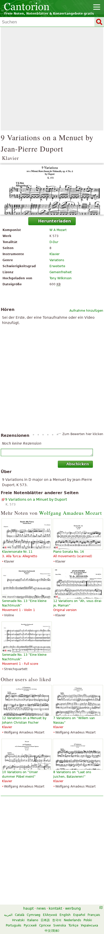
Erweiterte (57, 266)
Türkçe (73, 925)
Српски (45, 925)
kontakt (55, 908)
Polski (88, 920)
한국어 (56, 920)
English (65, 915)
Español (79, 915)
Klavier (54, 254)
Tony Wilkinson (60, 278)
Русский (30, 925)
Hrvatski (18, 920)
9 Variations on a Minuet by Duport (36, 499)
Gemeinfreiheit (60, 272)
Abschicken (77, 464)
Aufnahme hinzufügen (86, 310)
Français (94, 915)
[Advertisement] (52, 78)
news (41, 908)
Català (19, 915)
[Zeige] (52, 189)
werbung (73, 908)
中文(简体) (52, 930)
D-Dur (53, 242)
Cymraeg (33, 915)
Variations (56, 260)
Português (13, 925)
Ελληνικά (50, 915)
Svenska (59, 925)
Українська (89, 925)
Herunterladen (54, 221)
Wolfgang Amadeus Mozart (70, 512)
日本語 (45, 920)
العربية (8, 915)
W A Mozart (58, 230)
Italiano (32, 920)
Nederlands (72, 920)
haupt (28, 908)
